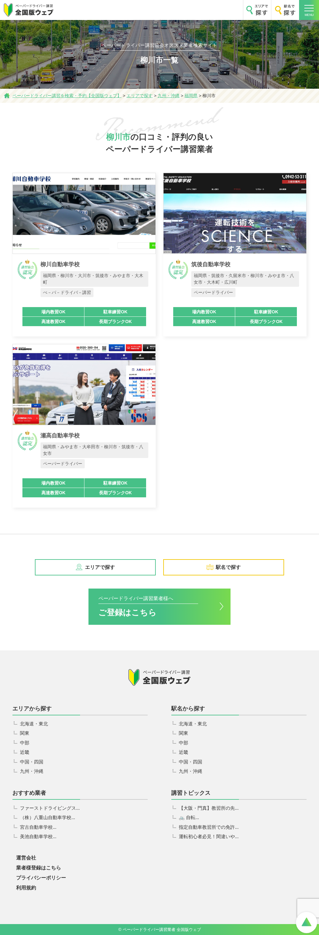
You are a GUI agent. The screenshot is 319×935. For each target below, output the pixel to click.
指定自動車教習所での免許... (209, 827)
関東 (24, 733)
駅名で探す (228, 567)
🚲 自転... (189, 817)
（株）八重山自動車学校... (47, 817)
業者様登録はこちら (38, 867)
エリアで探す (100, 567)
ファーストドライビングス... (50, 808)
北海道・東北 (34, 723)
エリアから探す (32, 708)
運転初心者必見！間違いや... (209, 836)
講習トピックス (191, 793)
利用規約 (26, 887)
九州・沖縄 (31, 771)
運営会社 (26, 857)
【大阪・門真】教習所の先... (209, 808)
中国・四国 (31, 761)
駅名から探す (188, 708)
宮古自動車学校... (38, 827)
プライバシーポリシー (41, 877)
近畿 (24, 752)
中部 (24, 742)
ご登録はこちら (135, 606)
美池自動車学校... (38, 836)
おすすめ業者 (29, 793)
